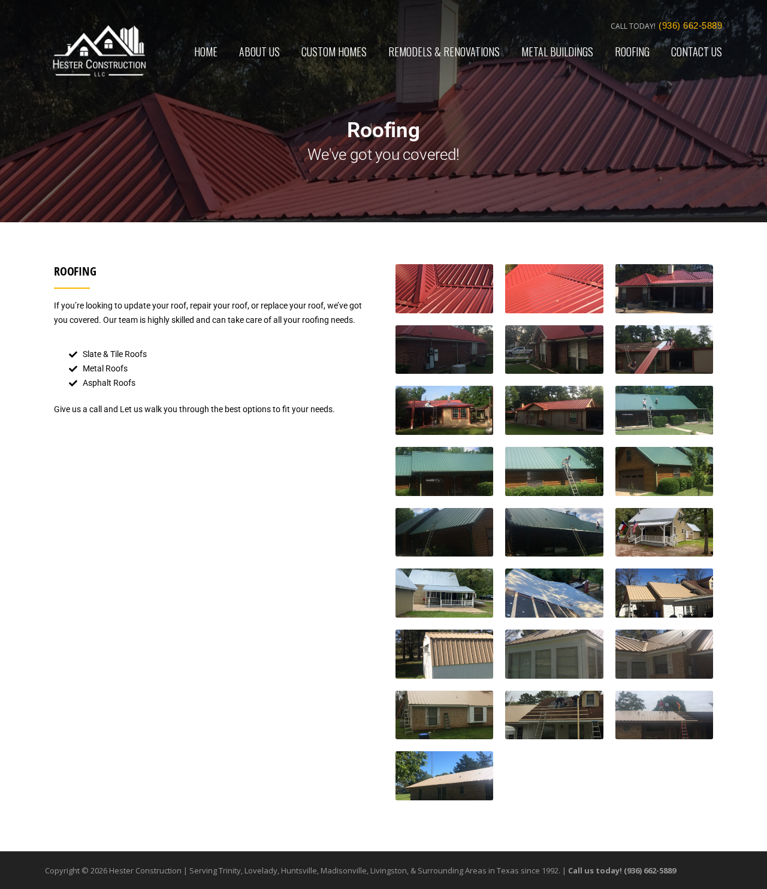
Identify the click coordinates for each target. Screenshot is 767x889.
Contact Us (696, 51)
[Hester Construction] (99, 50)
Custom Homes (334, 51)
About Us (259, 51)
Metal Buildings (557, 51)
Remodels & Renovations (444, 51)
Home (206, 51)
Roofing (632, 51)
